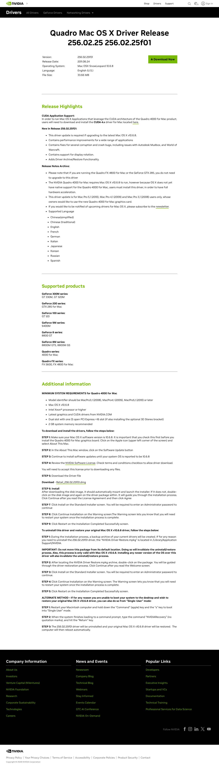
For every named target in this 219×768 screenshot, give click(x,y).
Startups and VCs (156, 689)
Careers (10, 715)
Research (11, 696)
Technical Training (156, 702)
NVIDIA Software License (80, 462)
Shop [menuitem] (146, 3)
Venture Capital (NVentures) (23, 682)
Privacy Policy (14, 757)
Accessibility (82, 757)
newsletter (162, 206)
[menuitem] (35, 3)
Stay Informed (84, 696)
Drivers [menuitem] (157, 3)
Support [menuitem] (169, 3)
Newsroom (82, 669)
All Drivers (32, 12)
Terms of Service (62, 757)
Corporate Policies (104, 757)
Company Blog (85, 676)
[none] (189, 2)
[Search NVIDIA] (189, 2)
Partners (151, 676)
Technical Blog (84, 682)
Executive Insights (157, 682)
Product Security (128, 757)
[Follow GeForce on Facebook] (185, 729)
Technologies (14, 709)
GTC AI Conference (87, 709)
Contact (145, 757)
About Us (11, 669)
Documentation (155, 696)
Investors (11, 676)
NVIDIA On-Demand (88, 715)
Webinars (81, 689)
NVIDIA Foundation (17, 689)
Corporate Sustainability (20, 702)
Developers (152, 669)
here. (136, 122)
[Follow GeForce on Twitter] (203, 729)
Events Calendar (86, 702)
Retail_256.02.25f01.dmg (71, 482)
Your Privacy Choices (37, 757)
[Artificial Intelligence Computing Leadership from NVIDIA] (15, 3)
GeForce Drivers (52, 12)
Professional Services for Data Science (169, 709)
